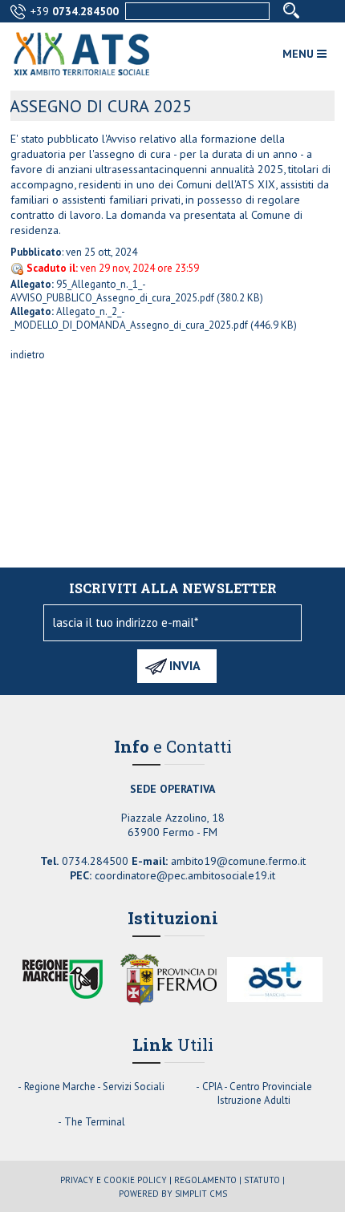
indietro (27, 355)
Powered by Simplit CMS (173, 1193)
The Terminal (94, 1122)
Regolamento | (208, 1180)
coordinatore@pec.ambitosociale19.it (185, 875)
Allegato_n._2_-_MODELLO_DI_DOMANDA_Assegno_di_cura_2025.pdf (129, 318)
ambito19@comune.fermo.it (238, 861)
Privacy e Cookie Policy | (116, 1180)
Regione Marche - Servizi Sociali (94, 1086)
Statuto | (264, 1180)
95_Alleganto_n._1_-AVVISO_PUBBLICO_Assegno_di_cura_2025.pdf (112, 291)
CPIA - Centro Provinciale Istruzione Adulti (257, 1093)
